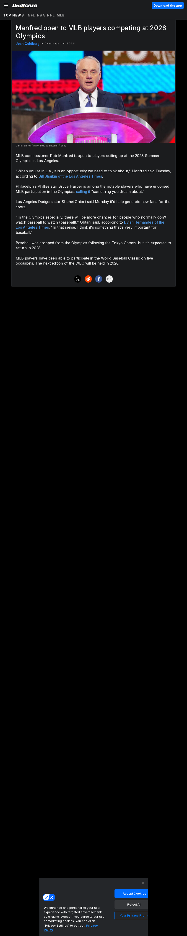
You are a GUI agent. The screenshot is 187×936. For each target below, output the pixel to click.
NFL (31, 15)
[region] (93, 906)
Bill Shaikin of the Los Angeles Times (70, 176)
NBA (41, 15)
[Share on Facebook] (98, 279)
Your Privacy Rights (134, 915)
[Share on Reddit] (88, 279)
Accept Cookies (134, 893)
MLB (61, 15)
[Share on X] (77, 279)
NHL (51, 15)
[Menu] (5, 5)
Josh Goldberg (27, 44)
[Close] (143, 883)
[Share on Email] (109, 279)
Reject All (134, 904)
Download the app (167, 5)
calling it (83, 191)
